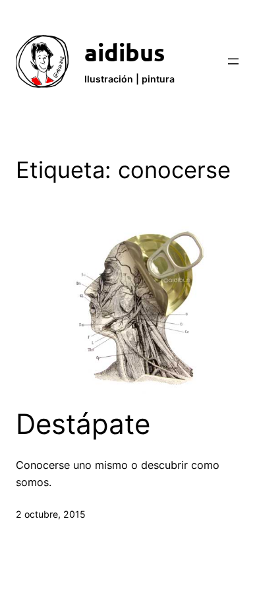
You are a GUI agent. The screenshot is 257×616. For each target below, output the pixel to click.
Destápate (83, 424)
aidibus (124, 52)
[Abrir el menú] (233, 61)
